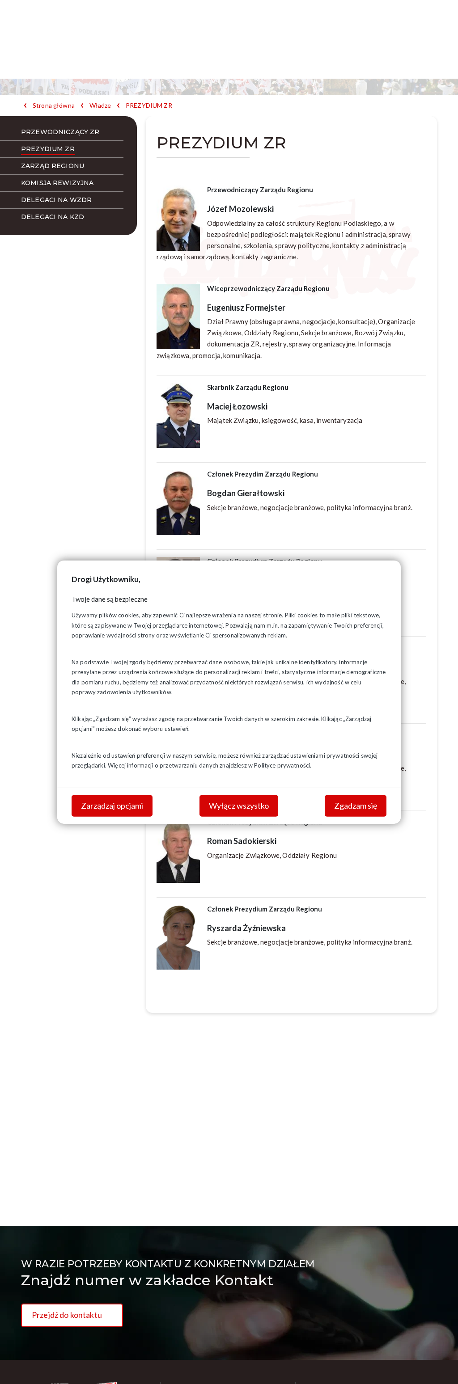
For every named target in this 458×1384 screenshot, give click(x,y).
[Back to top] (438, 1364)
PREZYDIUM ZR (149, 105)
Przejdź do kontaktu (67, 1315)
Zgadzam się (355, 805)
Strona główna (54, 105)
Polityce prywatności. (282, 765)
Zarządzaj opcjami (112, 805)
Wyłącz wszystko (239, 805)
